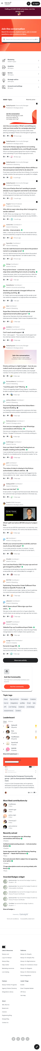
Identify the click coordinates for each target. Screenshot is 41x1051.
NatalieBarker (10, 285)
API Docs (23, 992)
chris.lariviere (13, 892)
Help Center (5, 964)
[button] (36, 1046)
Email (29, 703)
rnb (7, 538)
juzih (7, 463)
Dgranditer (9, 243)
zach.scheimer (12, 826)
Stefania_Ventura (11, 421)
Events (22, 984)
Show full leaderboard (10, 754)
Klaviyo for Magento (26, 968)
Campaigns (24, 699)
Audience (21, 707)
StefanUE (14, 725)
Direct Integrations (25, 975)
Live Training (12, 707)
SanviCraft (14, 742)
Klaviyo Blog (5, 961)
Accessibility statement (27, 919)
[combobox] (20, 39)
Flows (6, 699)
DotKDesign (10, 442)
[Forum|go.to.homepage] (8, 3)
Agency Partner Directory (9, 988)
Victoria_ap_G (12, 820)
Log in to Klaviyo (7, 957)
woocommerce (8, 710)
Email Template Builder (27, 988)
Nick (12, 731)
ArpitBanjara (15, 737)
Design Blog (5, 1019)
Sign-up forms (14, 699)
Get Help (23, 995)
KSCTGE (8, 580)
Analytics (33, 699)
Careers (4, 1012)
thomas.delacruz (11, 381)
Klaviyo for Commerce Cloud (28, 964)
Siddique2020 (10, 484)
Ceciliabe (11, 903)
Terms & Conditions (13, 919)
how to (6, 703)
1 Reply (5, 856)
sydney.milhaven (11, 400)
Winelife (8, 559)
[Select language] (29, 3)
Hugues (8, 204)
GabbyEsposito (10, 105)
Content (18, 710)
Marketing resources (8, 968)
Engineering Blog (7, 1015)
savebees (9, 327)
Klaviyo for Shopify (25, 954)
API (5, 707)
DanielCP (9, 622)
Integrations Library (7, 992)
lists (34, 703)
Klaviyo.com (5, 954)
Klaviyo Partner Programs (9, 984)
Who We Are (5, 1004)
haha (7, 306)
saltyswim (9, 601)
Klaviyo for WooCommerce (28, 972)
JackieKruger (12, 809)
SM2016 (13, 748)
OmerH (8, 502)
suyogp (8, 640)
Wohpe (8, 264)
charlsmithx (9, 225)
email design (30, 707)
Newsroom (5, 1008)
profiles (22, 703)
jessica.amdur (13, 880)
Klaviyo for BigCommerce (27, 961)
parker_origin (12, 815)
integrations (14, 703)
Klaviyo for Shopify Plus (27, 957)
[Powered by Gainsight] (20, 914)
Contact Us (5, 1022)
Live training (5, 972)
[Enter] (3, 39)
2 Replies (6, 841)
